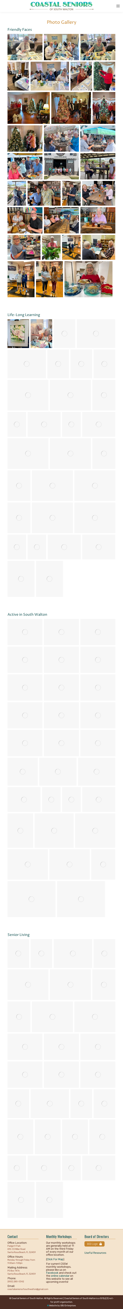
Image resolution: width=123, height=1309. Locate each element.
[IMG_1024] (71, 799)
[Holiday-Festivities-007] (71, 1168)
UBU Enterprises (68, 1305)
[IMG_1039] (28, 395)
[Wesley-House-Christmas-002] (71, 108)
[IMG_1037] (103, 395)
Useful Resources (95, 1253)
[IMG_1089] (97, 743)
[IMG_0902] (70, 453)
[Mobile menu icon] (118, 6)
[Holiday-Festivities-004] (49, 1200)
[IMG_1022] (98, 799)
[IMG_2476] (104, 1103)
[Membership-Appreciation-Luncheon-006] (61, 1074)
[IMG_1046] (96, 333)
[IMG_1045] (27, 364)
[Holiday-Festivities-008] (44, 1168)
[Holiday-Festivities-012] (48, 1137)
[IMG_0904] (98, 424)
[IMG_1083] (57, 772)
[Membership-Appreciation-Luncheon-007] (25, 1074)
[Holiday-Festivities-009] (17, 1168)
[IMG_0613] (19, 485)
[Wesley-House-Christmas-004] (104, 76)
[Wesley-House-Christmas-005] (25, 138)
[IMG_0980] (69, 864)
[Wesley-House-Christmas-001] (104, 108)
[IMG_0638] (103, 453)
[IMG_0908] (44, 424)
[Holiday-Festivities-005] (21, 1200)
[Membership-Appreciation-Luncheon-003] (50, 1103)
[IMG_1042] (58, 364)
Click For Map (55, 1259)
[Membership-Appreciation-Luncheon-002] (81, 1103)
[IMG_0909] (17, 424)
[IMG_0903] (28, 453)
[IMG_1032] (96, 772)
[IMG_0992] (54, 830)
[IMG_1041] (81, 364)
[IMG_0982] (28, 864)
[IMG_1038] (70, 395)
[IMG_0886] (81, 899)
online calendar (60, 1275)
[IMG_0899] (32, 899)
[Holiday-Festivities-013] (20, 1137)
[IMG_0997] (20, 830)
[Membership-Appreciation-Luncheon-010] (25, 1047)
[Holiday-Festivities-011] (75, 1137)
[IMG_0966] (103, 864)
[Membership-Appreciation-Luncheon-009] (61, 1047)
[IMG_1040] (104, 364)
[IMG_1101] (61, 743)
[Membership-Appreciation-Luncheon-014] (103, 984)
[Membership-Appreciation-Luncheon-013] (19, 1017)
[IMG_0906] (71, 424)
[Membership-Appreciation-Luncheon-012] (52, 1017)
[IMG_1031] (24, 799)
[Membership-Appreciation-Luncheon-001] (28, 984)
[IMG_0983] (95, 830)
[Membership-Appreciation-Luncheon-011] (94, 1017)
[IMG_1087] (23, 772)
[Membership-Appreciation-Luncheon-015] (70, 984)
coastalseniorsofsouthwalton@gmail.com (28, 1289)
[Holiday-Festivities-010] (102, 1137)
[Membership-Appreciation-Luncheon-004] (18, 1103)
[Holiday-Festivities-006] (98, 1168)
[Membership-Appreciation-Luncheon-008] (97, 1047)
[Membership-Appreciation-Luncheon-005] (97, 1074)
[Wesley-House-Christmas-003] (29, 108)
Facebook (52, 1272)
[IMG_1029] (51, 799)
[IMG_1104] (25, 743)
